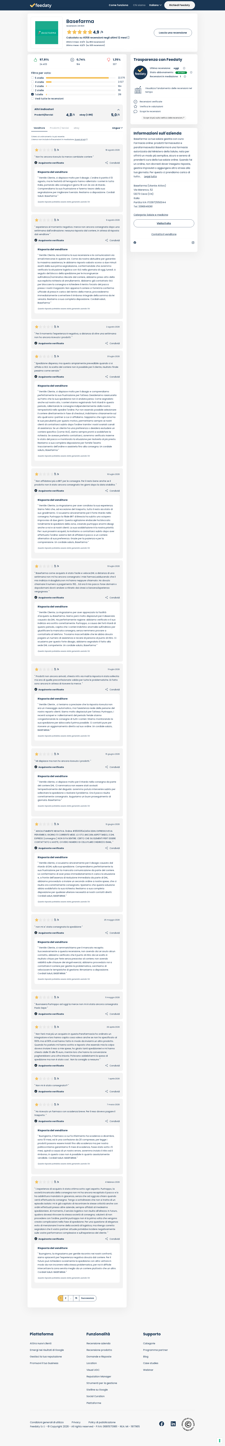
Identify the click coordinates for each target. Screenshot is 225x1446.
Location (91, 1363)
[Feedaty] (40, 6)
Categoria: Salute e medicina (151, 215)
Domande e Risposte (98, 1356)
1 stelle (39, 94)
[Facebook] (135, 242)
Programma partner (155, 1350)
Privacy (76, 1422)
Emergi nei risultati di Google (47, 1350)
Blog (145, 1356)
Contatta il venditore (163, 234)
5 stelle (39, 78)
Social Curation (95, 1396)
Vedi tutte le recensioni (49, 98)
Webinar (148, 1370)
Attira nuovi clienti (40, 1343)
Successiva (87, 1298)
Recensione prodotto (99, 1350)
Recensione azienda (98, 1343)
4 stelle (39, 82)
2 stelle (39, 90)
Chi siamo (139, 5)
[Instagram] (193, 242)
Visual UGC (92, 1370)
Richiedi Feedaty (179, 5)
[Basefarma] (46, 32)
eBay (76, 127)
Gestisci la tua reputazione (46, 1356)
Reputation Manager (98, 1376)
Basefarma (80, 21)
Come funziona (118, 5)
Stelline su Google (97, 1389)
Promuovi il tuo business (44, 1363)
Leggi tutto (150, 176)
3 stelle (39, 86)
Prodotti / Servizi (59, 127)
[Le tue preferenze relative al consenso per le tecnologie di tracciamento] (220, 1441)
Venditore (39, 127)
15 (76, 1298)
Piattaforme (93, 1403)
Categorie (149, 1343)
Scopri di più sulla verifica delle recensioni (162, 117)
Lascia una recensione (173, 32)
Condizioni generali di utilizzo (47, 1422)
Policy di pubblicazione (102, 1422)
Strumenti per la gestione (101, 1383)
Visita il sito (164, 223)
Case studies (150, 1363)
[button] (164, 90)
